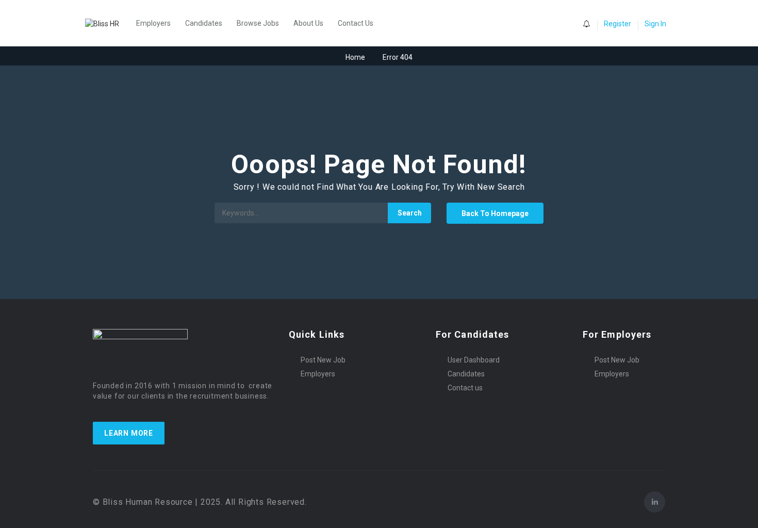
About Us (308, 23)
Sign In (655, 24)
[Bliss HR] (107, 23)
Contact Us (355, 23)
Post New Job (323, 360)
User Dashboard (474, 360)
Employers (153, 23)
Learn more (128, 433)
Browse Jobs (258, 23)
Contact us (465, 388)
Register (617, 24)
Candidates (203, 23)
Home (355, 57)
